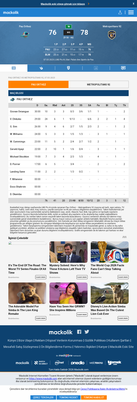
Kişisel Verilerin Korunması (65, 340)
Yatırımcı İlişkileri (85, 347)
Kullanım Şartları (118, 340)
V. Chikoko (15, 119)
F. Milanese (16, 179)
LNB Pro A (60, 60)
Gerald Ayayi (17, 149)
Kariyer (103, 347)
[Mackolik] (11, 12)
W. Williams (16, 134)
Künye (12, 340)
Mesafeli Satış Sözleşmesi (21, 347)
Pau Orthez (25, 26)
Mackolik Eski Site (122, 347)
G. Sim (13, 126)
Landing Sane (17, 171)
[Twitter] (87, 332)
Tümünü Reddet (68, 397)
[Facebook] (79, 332)
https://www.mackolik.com (43, 378)
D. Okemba (16, 194)
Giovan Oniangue (19, 111)
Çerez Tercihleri (43, 397)
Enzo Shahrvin (18, 186)
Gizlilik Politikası (95, 340)
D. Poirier (15, 164)
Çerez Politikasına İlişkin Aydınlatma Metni (103, 389)
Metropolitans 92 (112, 26)
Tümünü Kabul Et (94, 397)
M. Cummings (17, 141)
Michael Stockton (19, 156)
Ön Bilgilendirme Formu (56, 347)
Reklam (40, 340)
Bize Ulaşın (25, 340)
